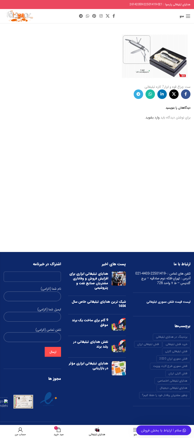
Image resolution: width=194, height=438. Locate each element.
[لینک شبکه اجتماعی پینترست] (94, 16)
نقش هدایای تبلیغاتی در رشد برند (90, 344)
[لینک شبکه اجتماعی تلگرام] (80, 16)
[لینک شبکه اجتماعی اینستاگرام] (101, 16)
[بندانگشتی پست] (119, 281)
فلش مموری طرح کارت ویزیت (170, 366)
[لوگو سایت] (19, 16)
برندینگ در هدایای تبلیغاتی (171, 337)
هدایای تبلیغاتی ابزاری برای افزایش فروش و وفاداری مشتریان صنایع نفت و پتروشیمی (88, 280)
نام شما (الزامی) (51, 289)
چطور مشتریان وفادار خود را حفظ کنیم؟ (164, 395)
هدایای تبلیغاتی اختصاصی (172, 380)
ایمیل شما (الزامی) (49, 309)
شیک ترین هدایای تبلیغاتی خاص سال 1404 (99, 304)
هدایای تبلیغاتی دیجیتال (173, 388)
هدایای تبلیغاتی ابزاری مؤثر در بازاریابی (88, 366)
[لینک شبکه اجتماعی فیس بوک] (114, 16)
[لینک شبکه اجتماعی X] (107, 16)
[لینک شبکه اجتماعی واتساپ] (87, 16)
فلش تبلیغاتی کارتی (176, 351)
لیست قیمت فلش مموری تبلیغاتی (168, 301)
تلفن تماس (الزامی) (48, 330)
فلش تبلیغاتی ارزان (148, 344)
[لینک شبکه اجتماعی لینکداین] (162, 94)
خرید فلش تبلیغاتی (176, 344)
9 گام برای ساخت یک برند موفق (90, 322)
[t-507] (154, 56)
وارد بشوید (152, 117)
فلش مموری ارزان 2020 (173, 358)
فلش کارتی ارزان (177, 373)
